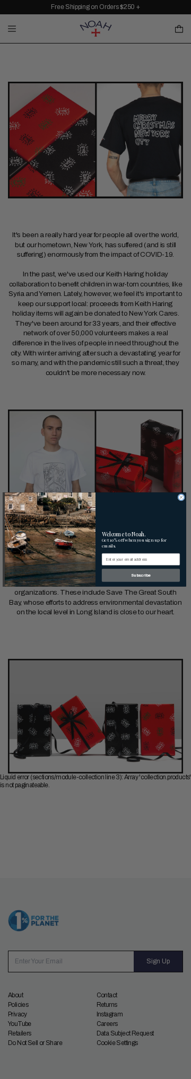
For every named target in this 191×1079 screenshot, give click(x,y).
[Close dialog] (181, 497)
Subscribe (141, 575)
